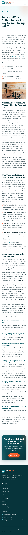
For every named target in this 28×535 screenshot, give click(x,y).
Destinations (5, 488)
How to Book (5, 491)
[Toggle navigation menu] (24, 2)
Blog (7, 12)
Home (3, 12)
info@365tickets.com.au (10, 514)
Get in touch (14, 455)
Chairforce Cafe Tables (18, 56)
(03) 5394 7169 (8, 517)
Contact (4, 504)
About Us (4, 501)
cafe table (10, 242)
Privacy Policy (5, 507)
